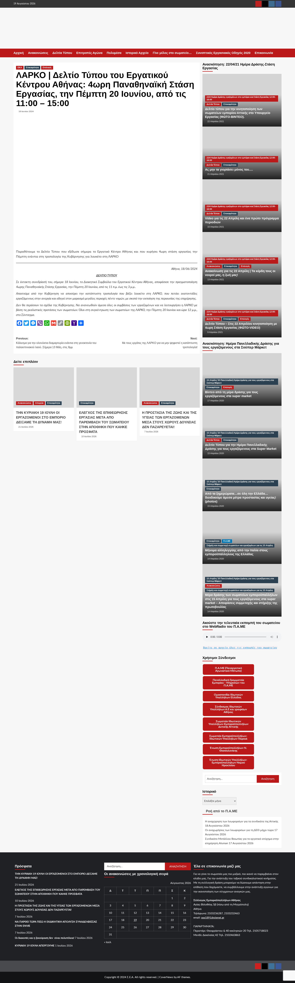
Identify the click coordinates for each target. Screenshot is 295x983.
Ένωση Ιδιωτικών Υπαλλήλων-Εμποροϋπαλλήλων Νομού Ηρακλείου (228, 763)
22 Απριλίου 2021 (215, 121)
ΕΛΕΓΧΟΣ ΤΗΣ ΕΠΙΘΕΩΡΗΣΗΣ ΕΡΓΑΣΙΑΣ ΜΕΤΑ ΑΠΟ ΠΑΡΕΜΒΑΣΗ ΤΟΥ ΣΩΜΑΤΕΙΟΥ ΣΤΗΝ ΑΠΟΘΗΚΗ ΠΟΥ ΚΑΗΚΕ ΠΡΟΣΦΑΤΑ (104, 422)
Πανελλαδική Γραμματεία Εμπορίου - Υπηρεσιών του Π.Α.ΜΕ (228, 683)
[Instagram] (272, 4)
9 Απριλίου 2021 (215, 332)
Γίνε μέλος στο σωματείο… (172, 53)
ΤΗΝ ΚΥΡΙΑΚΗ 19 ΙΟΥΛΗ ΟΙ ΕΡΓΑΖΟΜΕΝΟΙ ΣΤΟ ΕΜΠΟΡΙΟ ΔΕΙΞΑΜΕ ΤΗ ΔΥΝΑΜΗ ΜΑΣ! (41, 417)
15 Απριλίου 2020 (215, 453)
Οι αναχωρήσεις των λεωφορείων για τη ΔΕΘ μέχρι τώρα (239, 830)
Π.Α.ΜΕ (226, 541)
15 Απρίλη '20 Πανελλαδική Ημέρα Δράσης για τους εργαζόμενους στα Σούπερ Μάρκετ (240, 381)
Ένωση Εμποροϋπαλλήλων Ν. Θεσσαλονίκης (228, 749)
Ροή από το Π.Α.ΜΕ (221, 811)
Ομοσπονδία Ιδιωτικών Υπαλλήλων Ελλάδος (228, 696)
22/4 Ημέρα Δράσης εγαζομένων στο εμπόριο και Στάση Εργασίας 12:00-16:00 (241, 98)
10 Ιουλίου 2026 (88, 436)
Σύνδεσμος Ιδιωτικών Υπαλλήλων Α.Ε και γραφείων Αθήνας (228, 709)
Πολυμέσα (114, 53)
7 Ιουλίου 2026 (151, 432)
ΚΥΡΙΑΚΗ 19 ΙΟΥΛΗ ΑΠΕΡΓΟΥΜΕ (34, 945)
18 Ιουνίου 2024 (26, 111)
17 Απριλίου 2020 (215, 400)
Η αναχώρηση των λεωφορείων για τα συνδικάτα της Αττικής (241, 821)
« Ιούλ (107, 942)
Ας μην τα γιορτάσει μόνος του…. (229, 169)
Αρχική (18, 53)
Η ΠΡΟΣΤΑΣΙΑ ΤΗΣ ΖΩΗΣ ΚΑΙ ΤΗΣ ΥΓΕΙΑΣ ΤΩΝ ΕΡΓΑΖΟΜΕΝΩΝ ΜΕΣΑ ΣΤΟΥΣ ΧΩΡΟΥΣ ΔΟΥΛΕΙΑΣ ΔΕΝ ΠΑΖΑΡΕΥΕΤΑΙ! (57, 908)
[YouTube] (258, 4)
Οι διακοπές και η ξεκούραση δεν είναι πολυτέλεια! (44, 938)
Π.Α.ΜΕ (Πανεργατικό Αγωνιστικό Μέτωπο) (228, 669)
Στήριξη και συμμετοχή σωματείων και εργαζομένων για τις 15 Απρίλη (240, 545)
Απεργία (39, 403)
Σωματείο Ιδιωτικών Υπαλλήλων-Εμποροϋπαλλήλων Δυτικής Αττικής (228, 724)
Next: (159, 343)
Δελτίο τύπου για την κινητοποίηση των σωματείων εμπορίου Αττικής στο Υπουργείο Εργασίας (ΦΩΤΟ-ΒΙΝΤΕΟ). (237, 113)
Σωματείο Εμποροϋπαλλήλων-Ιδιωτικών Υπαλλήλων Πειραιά (228, 737)
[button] (279, 53)
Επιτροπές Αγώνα (89, 53)
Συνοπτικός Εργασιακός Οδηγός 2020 (223, 53)
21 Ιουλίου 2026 (25, 427)
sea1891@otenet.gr (212, 917)
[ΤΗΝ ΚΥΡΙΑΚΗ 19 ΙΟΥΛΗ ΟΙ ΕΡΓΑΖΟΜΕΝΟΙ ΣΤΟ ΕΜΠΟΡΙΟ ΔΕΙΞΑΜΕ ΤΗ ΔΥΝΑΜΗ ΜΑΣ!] (43, 387)
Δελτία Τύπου (62, 53)
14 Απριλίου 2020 (215, 559)
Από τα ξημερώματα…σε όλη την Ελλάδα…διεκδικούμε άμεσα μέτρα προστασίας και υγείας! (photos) (240, 497)
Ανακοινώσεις (38, 53)
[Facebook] (278, 4)
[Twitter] (265, 4)
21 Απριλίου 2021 (215, 174)
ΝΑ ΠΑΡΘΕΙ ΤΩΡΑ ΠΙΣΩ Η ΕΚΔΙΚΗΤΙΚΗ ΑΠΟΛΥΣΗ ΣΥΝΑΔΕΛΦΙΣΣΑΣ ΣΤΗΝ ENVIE (56, 924)
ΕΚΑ (20, 67)
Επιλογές (47, 67)
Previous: (56, 343)
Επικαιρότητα (32, 67)
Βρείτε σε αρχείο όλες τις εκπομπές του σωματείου (240, 647)
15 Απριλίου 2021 (215, 227)
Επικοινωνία (264, 53)
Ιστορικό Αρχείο (137, 53)
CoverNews (166, 977)
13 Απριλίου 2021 (215, 279)
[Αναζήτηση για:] (231, 779)
